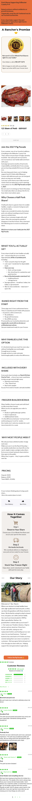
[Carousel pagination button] (4, 118)
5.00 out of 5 (20, 669)
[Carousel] (16, 96)
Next (29, 96)
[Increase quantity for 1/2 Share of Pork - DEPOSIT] (3, 134)
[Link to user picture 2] (13, 746)
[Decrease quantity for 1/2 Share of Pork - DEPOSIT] (8, 134)
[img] (4, 691)
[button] (4, 662)
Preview (3, 96)
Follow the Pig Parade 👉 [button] (16, 657)
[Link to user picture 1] (4, 746)
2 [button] (15, 797)
